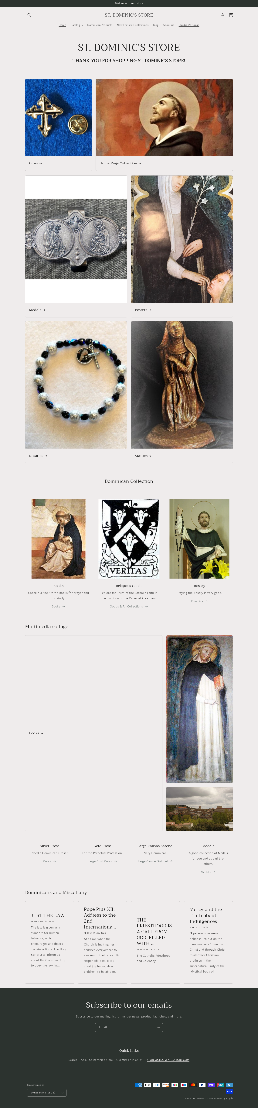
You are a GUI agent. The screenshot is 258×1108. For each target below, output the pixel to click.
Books (56, 606)
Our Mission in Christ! (129, 1060)
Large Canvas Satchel (153, 861)
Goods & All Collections (126, 606)
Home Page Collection (118, 163)
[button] (29, 15)
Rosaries (36, 456)
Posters (141, 310)
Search (73, 1060)
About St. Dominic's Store (97, 1060)
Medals (35, 310)
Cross (33, 163)
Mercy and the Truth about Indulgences (206, 915)
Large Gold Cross (100, 861)
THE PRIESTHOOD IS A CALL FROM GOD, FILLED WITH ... (154, 932)
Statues (141, 456)
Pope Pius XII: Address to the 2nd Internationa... (100, 918)
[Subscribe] (158, 1027)
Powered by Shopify (223, 1098)
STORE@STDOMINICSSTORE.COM (168, 1060)
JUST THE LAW (48, 915)
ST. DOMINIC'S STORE (203, 1098)
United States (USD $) (43, 1092)
